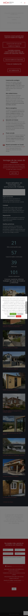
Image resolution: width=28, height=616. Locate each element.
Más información (11, 316)
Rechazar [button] (18, 316)
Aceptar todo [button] (13, 314)
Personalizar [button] (20, 314)
